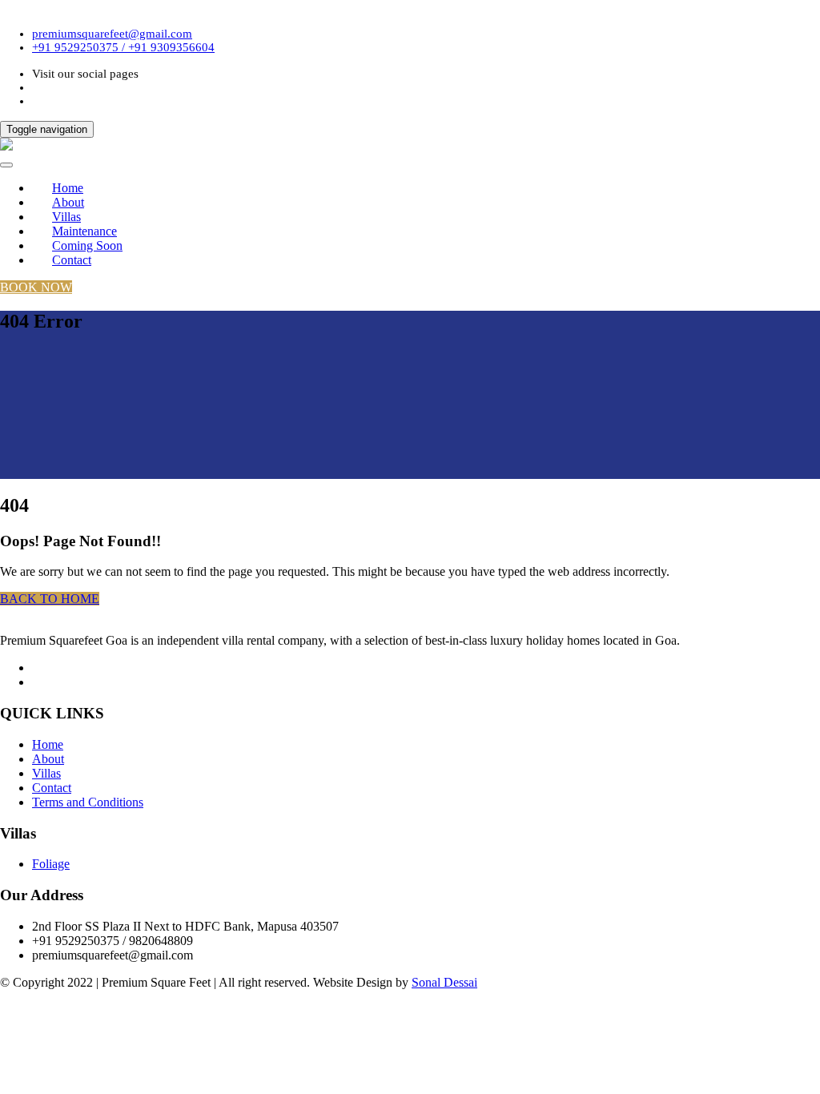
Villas (46, 773)
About (48, 759)
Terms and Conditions (87, 802)
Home (47, 744)
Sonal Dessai (444, 982)
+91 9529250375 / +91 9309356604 (123, 47)
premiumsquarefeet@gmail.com (112, 33)
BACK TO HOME (49, 598)
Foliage (51, 864)
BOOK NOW (36, 287)
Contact (71, 260)
